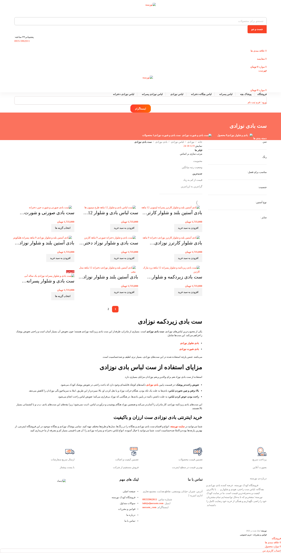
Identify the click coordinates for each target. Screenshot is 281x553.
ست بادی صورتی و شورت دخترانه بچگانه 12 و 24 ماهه (48, 213)
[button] (188, 228)
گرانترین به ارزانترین (191, 186)
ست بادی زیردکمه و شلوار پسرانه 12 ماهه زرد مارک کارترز (177, 277)
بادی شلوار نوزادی (189, 343)
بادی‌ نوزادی (152, 384)
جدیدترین (197, 173)
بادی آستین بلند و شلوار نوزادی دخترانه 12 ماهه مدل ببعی (109, 277)
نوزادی (190, 141)
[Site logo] (140, 7)
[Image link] (61, 480)
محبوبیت (197, 161)
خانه (199, 141)
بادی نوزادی (161, 141)
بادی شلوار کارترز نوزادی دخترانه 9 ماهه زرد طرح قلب (174, 243)
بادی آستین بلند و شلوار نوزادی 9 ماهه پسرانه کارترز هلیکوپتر (45, 243)
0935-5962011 (22, 41)
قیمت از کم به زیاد (192, 179)
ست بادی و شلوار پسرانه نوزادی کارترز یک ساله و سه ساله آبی (47, 281)
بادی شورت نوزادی (189, 349)
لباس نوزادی (177, 141)
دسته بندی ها (260, 138)
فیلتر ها (198, 150)
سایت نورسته (178, 426)
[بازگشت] (262, 117)
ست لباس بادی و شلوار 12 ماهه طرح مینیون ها (113, 213)
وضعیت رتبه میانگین (192, 167)
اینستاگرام (140, 108)
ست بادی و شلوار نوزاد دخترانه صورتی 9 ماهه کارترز (108, 243)
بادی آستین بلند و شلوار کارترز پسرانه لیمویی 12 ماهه (173, 213)
